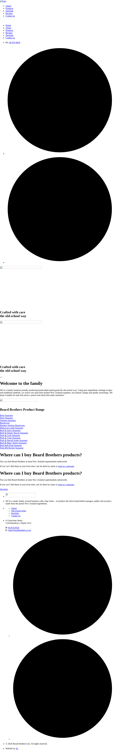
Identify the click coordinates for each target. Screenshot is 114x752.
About (8, 6)
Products (9, 8)
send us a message (66, 466)
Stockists (9, 11)
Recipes (9, 13)
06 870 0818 (14, 42)
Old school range (18, 511)
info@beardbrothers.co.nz (19, 530)
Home (8, 25)
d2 (17, 748)
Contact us (10, 16)
